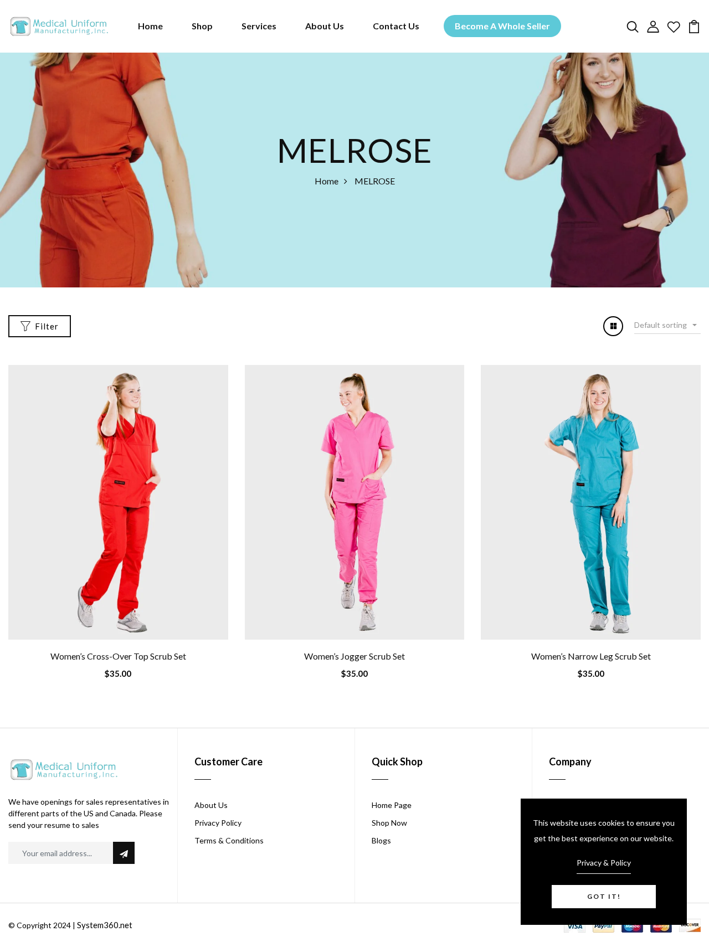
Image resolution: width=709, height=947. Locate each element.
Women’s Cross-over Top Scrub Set (118, 656)
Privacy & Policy (604, 862)
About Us (324, 25)
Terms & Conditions (229, 840)
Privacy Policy (218, 822)
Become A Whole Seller (502, 25)
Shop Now (389, 822)
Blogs (381, 840)
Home (150, 25)
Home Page (392, 805)
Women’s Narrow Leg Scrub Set (591, 656)
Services (259, 25)
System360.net (104, 925)
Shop (202, 25)
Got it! (604, 896)
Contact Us (396, 25)
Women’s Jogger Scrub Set (354, 656)
